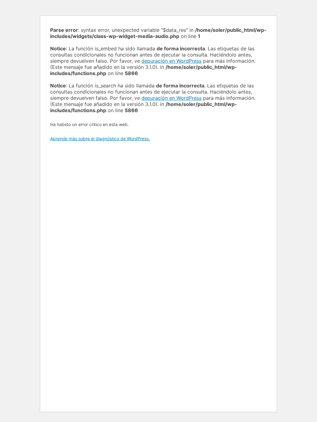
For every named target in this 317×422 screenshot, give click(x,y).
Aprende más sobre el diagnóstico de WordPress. (100, 138)
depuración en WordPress (171, 61)
